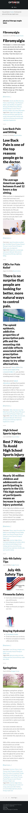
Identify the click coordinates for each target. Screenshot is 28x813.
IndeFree (11, 805)
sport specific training (8, 550)
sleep (16, 110)
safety (7, 659)
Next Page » (14, 798)
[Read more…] (7, 97)
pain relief (14, 252)
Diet (17, 100)
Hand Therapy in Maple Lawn (16, 649)
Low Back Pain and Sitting (12, 130)
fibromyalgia (17, 112)
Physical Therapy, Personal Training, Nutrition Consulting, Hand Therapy (14, 2)
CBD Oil (12, 415)
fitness (20, 540)
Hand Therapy (10, 102)
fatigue (11, 112)
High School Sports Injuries (12, 431)
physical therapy (10, 118)
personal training (10, 532)
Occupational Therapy (17, 773)
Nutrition (12, 104)
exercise (12, 540)
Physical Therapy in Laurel (9, 108)
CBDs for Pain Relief (11, 266)
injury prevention (16, 542)
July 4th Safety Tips (12, 560)
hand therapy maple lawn (13, 114)
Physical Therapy (17, 106)
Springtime (10, 667)
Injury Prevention (13, 242)
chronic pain (12, 100)
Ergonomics (13, 250)
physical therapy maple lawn (14, 254)
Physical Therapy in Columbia (10, 809)
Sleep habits (21, 110)
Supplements (12, 120)
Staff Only (5, 808)
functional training (7, 542)
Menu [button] (15, 7)
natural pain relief (11, 116)
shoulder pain (21, 548)
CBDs (11, 410)
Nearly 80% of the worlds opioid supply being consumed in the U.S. (13, 370)
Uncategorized (13, 248)
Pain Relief (10, 106)
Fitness (5, 102)
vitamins (12, 421)
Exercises (21, 100)
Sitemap (5, 807)
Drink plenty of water (12, 634)
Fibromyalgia (11, 32)
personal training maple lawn (10, 788)
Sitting (4, 255)
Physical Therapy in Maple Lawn (15, 413)
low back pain (19, 250)
